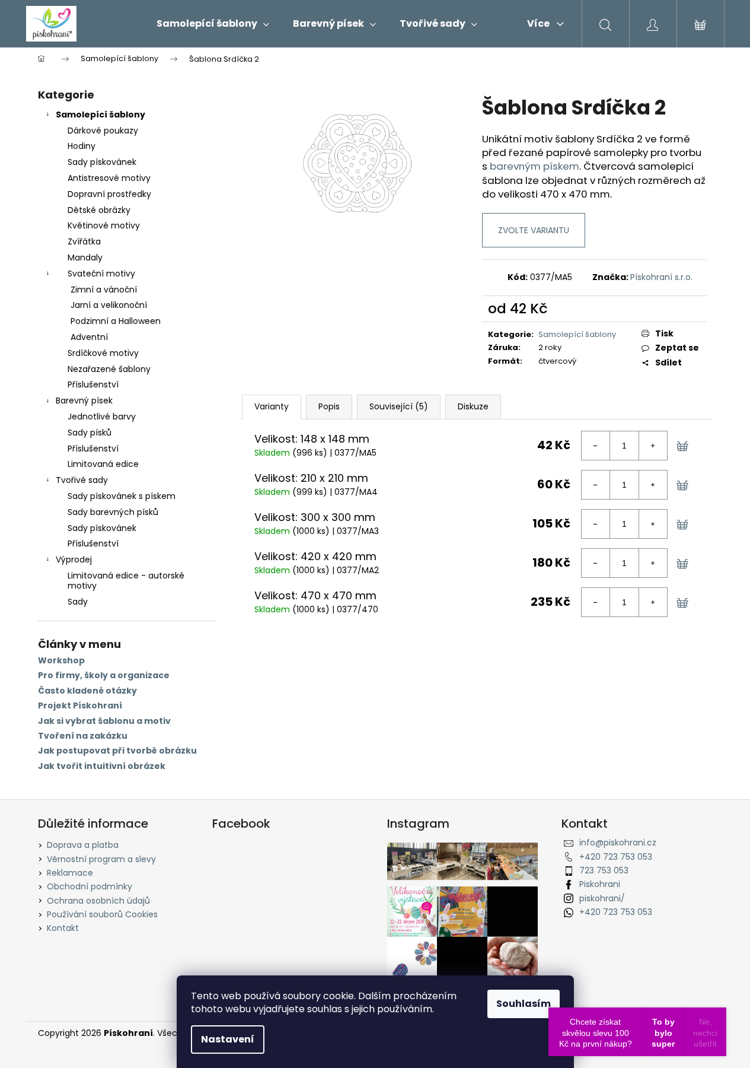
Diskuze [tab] (473, 406)
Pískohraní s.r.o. (661, 277)
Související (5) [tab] (398, 406)
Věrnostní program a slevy (101, 859)
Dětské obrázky (99, 210)
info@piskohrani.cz (617, 842)
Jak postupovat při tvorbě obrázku (117, 750)
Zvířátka (84, 241)
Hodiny (81, 146)
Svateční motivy (101, 273)
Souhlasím (523, 1003)
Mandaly (85, 257)
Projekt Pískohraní (80, 705)
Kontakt (63, 928)
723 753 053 (603, 870)
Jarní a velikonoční (109, 305)
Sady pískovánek (102, 162)
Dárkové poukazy (103, 130)
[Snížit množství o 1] (596, 445)
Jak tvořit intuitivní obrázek (101, 766)
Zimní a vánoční (104, 289)
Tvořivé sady (82, 480)
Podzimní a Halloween (116, 321)
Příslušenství (93, 384)
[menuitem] (213, 23)
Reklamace (70, 873)
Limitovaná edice (103, 464)
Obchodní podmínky (89, 886)
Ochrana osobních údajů (98, 901)
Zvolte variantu (533, 230)
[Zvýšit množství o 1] (653, 445)
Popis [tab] (329, 406)
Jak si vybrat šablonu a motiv (104, 721)
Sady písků (89, 432)
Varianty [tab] (271, 406)
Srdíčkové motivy (103, 353)
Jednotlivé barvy (102, 416)
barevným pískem (534, 166)
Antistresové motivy (109, 178)
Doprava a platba (83, 845)
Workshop (61, 660)
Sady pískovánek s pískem (121, 496)
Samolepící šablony (100, 114)
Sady (78, 602)
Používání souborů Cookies (102, 914)
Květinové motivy (104, 225)
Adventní (89, 337)
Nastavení (227, 1039)
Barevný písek (84, 400)
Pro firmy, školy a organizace (104, 675)
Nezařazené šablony (109, 369)
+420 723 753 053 (615, 857)
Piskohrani (599, 884)
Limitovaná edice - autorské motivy (126, 581)
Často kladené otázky (87, 690)
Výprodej (74, 559)
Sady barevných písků (113, 512)
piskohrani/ (602, 898)
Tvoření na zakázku (82, 736)
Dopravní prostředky (109, 194)
